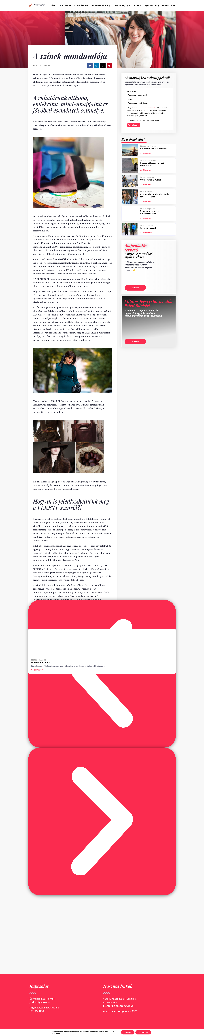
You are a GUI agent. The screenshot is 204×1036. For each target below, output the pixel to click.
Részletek (56, 1033)
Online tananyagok (121, 5)
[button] (90, 65)
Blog (157, 5)
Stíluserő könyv (81, 5)
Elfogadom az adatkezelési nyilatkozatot (144, 120)
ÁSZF (134, 1011)
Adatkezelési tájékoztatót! (147, 108)
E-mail (129, 99)
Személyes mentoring (100, 5)
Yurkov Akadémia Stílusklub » (119, 998)
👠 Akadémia (65, 5)
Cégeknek (148, 5)
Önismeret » (110, 1002)
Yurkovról (136, 5)
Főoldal (54, 5)
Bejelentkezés (168, 5)
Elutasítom (143, 1032)
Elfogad (128, 1032)
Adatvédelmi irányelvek (116, 1011)
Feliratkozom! (133, 125)
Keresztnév (131, 91)
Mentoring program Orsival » (119, 1005)
